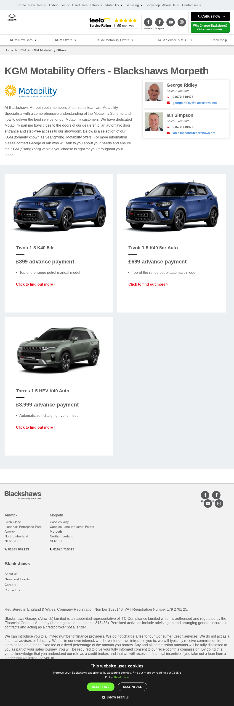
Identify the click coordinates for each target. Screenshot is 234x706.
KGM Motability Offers (113, 40)
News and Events (17, 579)
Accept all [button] (100, 687)
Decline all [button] (132, 687)
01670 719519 (63, 549)
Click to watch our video (210, 27)
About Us (169, 5)
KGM (22, 50)
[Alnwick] (148, 22)
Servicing (132, 5)
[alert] (117, 682)
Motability (112, 5)
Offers (94, 5)
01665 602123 (18, 549)
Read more (121, 677)
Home (21, 5)
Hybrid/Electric (59, 5)
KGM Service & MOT (173, 40)
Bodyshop (153, 5)
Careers (10, 584)
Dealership (219, 40)
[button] (117, 698)
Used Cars (80, 5)
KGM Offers (63, 40)
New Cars (35, 5)
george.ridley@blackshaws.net (195, 102)
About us (11, 574)
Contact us (190, 5)
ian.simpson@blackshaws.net (194, 133)
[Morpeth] (159, 22)
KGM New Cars (21, 40)
